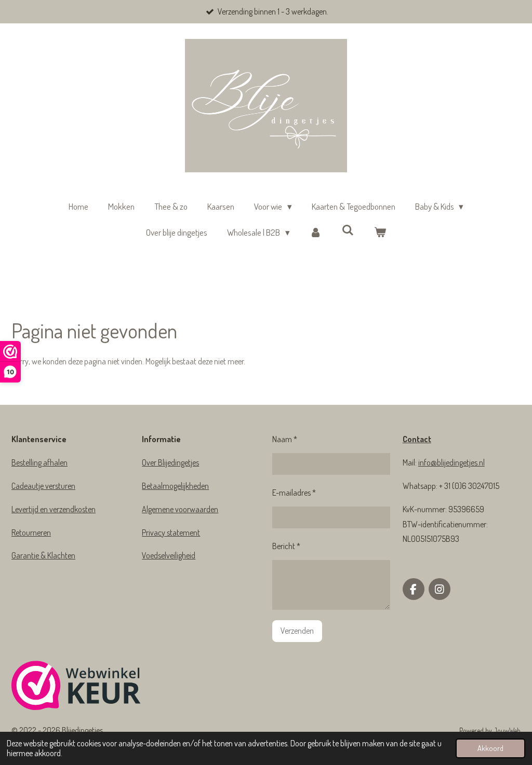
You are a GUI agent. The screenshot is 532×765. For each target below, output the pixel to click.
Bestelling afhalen (39, 462)
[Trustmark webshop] (76, 688)
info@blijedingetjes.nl (451, 462)
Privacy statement (171, 532)
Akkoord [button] (490, 748)
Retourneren (31, 532)
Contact (417, 439)
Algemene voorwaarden (180, 509)
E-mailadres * (294, 492)
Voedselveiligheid (168, 555)
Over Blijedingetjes (170, 462)
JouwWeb (507, 730)
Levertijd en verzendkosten (53, 509)
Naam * (284, 439)
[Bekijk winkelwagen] (379, 232)
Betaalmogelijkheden (175, 486)
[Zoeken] (348, 230)
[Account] (315, 232)
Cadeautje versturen (43, 486)
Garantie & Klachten (43, 555)
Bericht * (286, 546)
